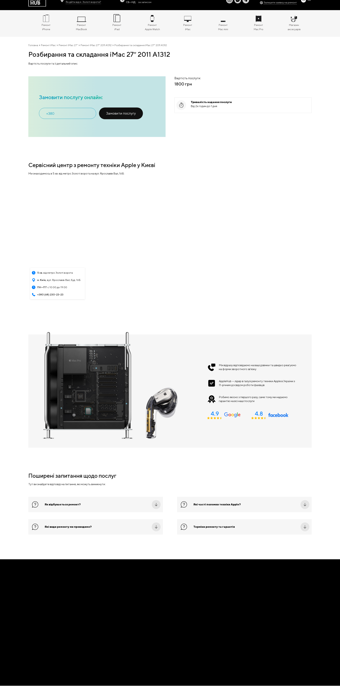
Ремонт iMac (48, 49)
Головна (33, 49)
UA (303, 4)
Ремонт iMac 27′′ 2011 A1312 (96, 49)
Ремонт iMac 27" (68, 49)
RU (309, 4)
